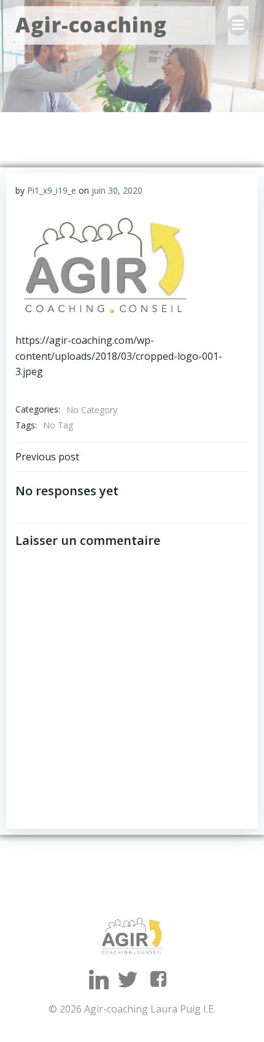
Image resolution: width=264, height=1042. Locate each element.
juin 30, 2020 (116, 190)
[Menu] (238, 25)
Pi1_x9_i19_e (51, 190)
